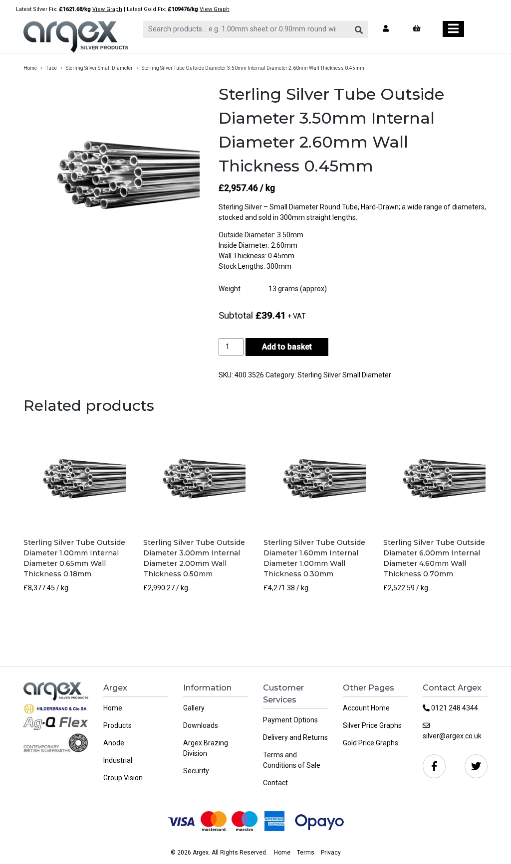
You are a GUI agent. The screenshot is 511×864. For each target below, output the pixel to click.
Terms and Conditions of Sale (291, 760)
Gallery (194, 708)
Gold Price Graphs (370, 743)
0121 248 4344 (454, 708)
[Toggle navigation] (453, 29)
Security (196, 771)
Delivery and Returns (295, 737)
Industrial (117, 760)
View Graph (107, 9)
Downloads (200, 725)
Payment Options (290, 720)
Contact (275, 783)
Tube (51, 68)
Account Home (366, 708)
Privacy (331, 852)
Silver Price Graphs (372, 725)
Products (117, 725)
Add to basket (287, 346)
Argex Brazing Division (205, 748)
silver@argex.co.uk (452, 736)
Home (30, 68)
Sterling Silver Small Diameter (99, 68)
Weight (230, 289)
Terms (305, 852)
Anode (113, 743)
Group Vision (123, 778)
